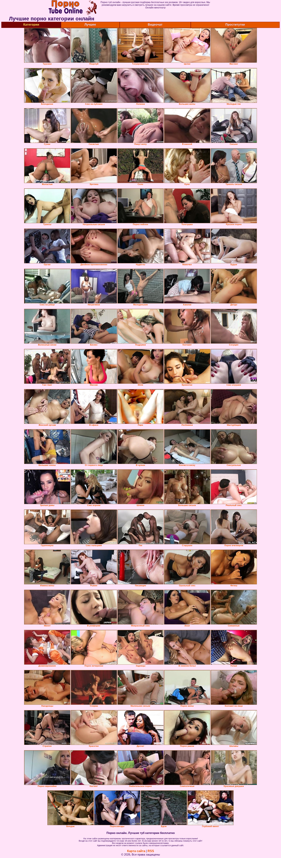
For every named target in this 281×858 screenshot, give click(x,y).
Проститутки (235, 24)
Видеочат (155, 24)
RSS (151, 851)
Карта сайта (136, 851)
